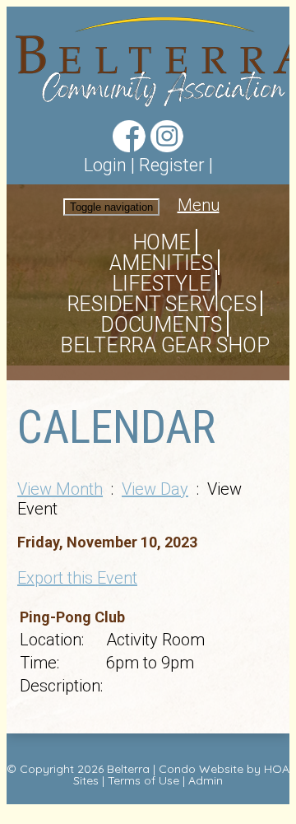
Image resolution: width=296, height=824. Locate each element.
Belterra (128, 768)
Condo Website (201, 768)
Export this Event (77, 578)
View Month (60, 489)
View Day (155, 489)
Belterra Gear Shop (165, 345)
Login (105, 165)
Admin (205, 780)
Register (172, 165)
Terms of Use (143, 780)
